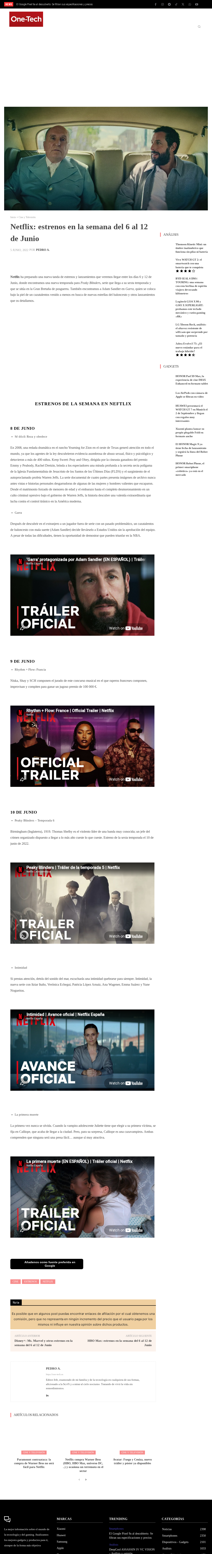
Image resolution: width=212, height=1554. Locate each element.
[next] (116, 4)
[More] (156, 260)
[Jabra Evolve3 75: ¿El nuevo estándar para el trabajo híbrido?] (166, 347)
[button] (199, 26)
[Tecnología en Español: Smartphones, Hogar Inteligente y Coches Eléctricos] (26, 19)
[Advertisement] (106, 66)
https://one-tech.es (54, 1374)
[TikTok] (176, 4)
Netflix (48, 1281)
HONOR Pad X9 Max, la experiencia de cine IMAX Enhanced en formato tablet (192, 380)
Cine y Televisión (27, 217)
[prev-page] (79, 1479)
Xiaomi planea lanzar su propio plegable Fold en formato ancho (190, 432)
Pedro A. (43, 250)
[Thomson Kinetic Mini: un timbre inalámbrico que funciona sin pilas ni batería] (166, 248)
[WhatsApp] (190, 4)
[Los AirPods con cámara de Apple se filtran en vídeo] (166, 395)
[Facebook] (156, 4)
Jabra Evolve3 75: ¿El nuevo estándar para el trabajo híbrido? (189, 347)
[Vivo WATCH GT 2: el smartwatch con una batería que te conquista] (166, 263)
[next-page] (85, 1479)
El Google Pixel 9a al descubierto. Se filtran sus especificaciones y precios (54, 4)
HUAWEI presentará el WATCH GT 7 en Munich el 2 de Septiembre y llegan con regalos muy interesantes (192, 413)
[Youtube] (197, 4)
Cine (15, 1281)
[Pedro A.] (28, 1381)
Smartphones (116, 1528)
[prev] (110, 4)
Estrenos (30, 1281)
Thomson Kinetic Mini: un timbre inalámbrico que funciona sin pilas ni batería (192, 248)
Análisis (113, 1544)
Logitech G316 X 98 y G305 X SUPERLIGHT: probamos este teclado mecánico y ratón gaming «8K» (190, 309)
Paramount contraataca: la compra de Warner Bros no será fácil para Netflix (34, 1463)
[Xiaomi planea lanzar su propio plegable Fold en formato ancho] (166, 432)
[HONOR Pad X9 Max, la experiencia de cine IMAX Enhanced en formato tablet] (166, 379)
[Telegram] (169, 4)
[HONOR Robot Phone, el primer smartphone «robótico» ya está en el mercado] (166, 467)
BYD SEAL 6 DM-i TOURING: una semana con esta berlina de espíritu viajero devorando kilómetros (191, 286)
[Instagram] (162, 4)
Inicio (13, 217)
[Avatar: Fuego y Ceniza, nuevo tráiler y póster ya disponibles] (132, 1438)
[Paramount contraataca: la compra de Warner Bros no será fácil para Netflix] (34, 1438)
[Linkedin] (47, 1394)
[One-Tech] (27, 1519)
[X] (183, 4)
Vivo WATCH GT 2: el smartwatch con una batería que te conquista (189, 263)
